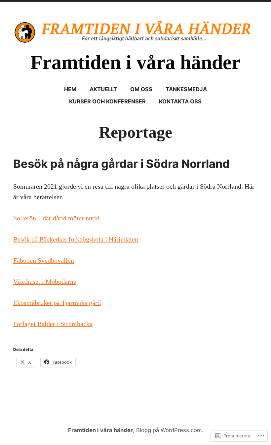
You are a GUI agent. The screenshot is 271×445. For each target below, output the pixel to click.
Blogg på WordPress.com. (169, 430)
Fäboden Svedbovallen (43, 260)
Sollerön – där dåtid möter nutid (56, 218)
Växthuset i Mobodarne (44, 281)
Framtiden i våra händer (135, 62)
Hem (70, 89)
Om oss (141, 89)
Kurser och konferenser (107, 101)
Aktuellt (103, 89)
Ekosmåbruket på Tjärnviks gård (57, 302)
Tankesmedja (186, 89)
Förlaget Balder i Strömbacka (53, 323)
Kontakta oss (180, 101)
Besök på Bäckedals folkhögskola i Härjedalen (75, 239)
